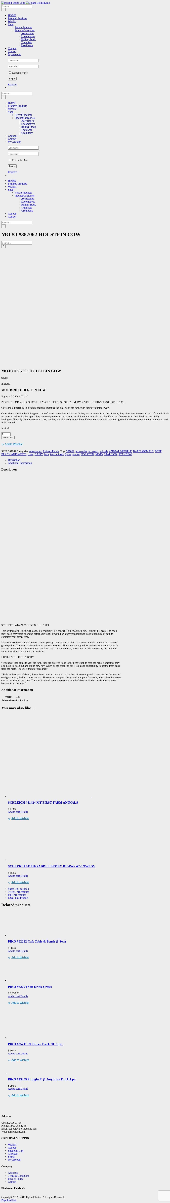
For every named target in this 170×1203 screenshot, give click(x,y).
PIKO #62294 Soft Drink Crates (30, 986)
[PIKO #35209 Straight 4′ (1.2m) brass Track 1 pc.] (88, 1068)
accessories (81, 451)
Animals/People (51, 451)
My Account (14, 1159)
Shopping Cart (15, 1150)
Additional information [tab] (20, 463)
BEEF (158, 451)
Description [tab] (14, 460)
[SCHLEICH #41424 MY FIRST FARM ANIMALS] (88, 756)
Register (12, 84)
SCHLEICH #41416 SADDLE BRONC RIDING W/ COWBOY (51, 866)
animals (104, 451)
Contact (12, 1181)
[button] (11, 444)
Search (11, 1156)
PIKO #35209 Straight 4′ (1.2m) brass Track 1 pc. (42, 1079)
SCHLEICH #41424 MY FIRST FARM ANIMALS (43, 802)
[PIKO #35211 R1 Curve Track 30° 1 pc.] (88, 1022)
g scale (76, 454)
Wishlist (12, 1144)
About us (13, 1172)
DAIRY (39, 454)
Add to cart (8, 437)
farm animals (57, 454)
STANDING (125, 454)
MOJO (99, 454)
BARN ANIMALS (143, 451)
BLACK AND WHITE (13, 454)
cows (30, 454)
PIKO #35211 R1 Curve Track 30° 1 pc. (35, 1044)
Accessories (35, 451)
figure (68, 454)
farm (46, 454)
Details (24, 811)
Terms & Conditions (18, 1175)
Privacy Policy (15, 1178)
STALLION (110, 454)
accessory (93, 451)
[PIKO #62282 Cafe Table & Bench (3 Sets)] (88, 924)
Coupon (12, 1147)
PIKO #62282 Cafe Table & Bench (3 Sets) (37, 941)
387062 (70, 451)
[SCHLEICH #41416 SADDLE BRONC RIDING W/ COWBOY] (88, 841)
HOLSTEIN (87, 454)
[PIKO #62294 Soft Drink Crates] (88, 971)
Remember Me (19, 72)
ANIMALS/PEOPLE (120, 451)
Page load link (8, 1200)
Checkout (13, 1153)
